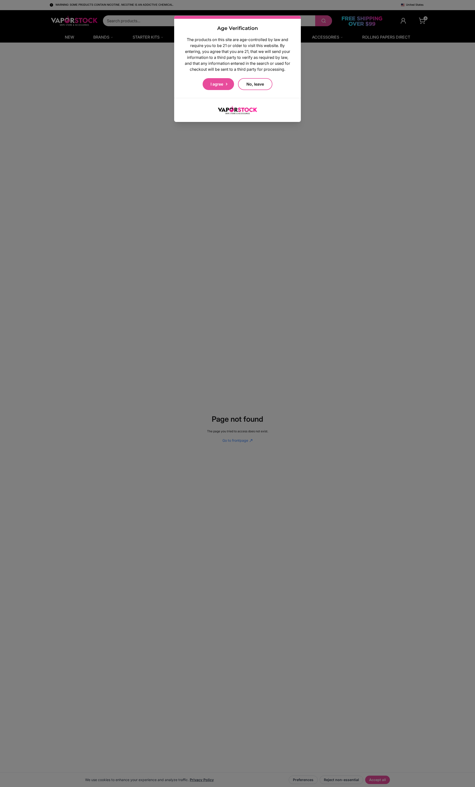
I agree (217, 84)
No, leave (255, 84)
